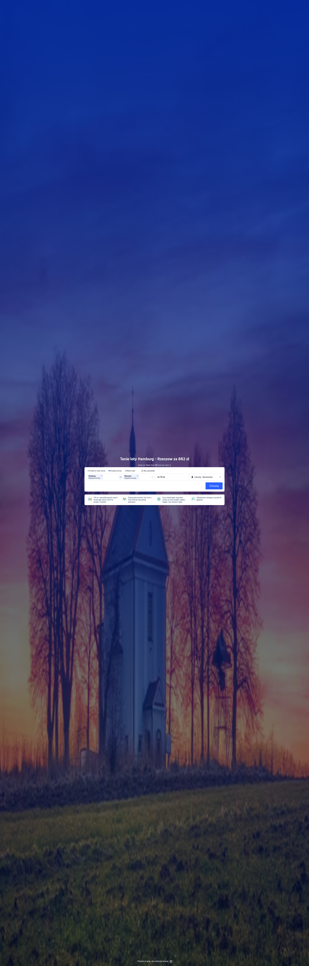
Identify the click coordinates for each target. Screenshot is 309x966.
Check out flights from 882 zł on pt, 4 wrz (153, 465)
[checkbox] (148, 471)
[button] (251, 4)
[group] (103, 477)
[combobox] (104, 477)
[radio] (96, 471)
